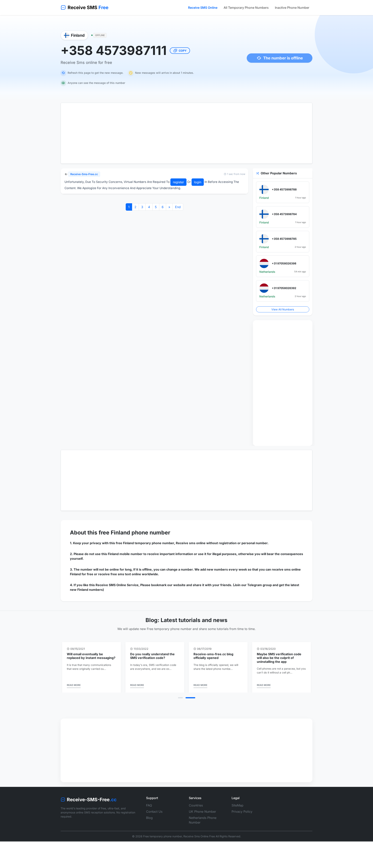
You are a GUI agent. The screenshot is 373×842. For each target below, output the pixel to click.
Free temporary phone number (162, 836)
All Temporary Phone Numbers (246, 8)
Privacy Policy (242, 811)
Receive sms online (191, 543)
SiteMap (237, 805)
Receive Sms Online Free (199, 836)
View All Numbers (282, 309)
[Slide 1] (180, 697)
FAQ (149, 805)
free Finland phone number (134, 532)
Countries (196, 805)
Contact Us (154, 811)
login (197, 182)
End (178, 207)
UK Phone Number (202, 811)
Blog (149, 818)
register (178, 182)
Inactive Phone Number (292, 8)
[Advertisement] (186, 133)
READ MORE (74, 685)
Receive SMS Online (202, 8)
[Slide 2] (190, 697)
